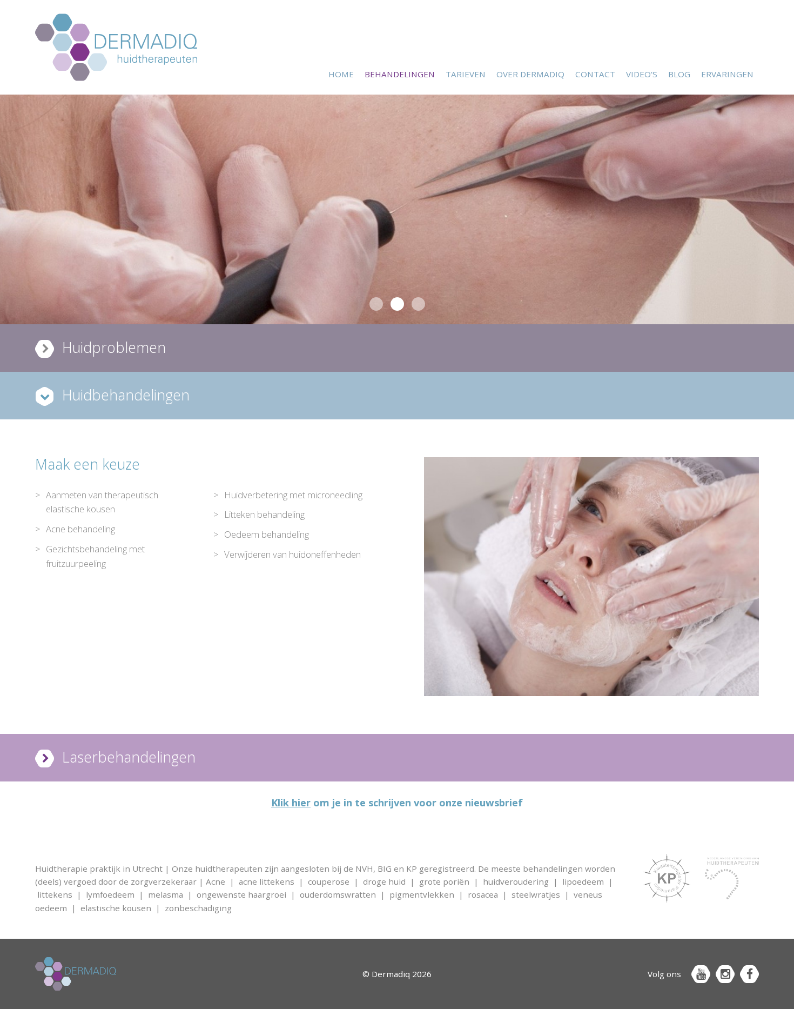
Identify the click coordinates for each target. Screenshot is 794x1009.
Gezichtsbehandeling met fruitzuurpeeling (95, 556)
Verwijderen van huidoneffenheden (292, 554)
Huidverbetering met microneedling (293, 495)
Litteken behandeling (264, 514)
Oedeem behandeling (266, 534)
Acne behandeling (80, 529)
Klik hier (291, 802)
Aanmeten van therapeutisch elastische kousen (102, 502)
